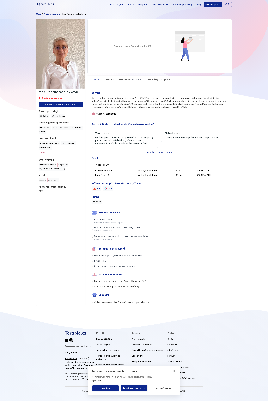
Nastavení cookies (162, 388)
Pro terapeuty (138, 339)
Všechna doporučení (159, 152)
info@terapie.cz (72, 352)
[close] (174, 371)
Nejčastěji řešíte (160, 4)
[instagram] (71, 340)
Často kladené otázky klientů (110, 364)
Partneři (171, 355)
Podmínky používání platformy (182, 378)
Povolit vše (105, 388)
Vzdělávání (137, 355)
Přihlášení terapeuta (142, 344)
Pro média (172, 344)
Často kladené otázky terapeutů (147, 350)
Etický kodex (173, 350)
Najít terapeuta (212, 4)
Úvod (39, 14)
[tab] (96, 79)
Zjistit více (96, 380)
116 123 (85, 379)
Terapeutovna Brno (141, 361)
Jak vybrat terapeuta (138, 4)
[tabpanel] (159, 196)
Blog (199, 4)
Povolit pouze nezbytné (134, 388)
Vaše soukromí (175, 361)
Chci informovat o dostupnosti (60, 104)
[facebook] (67, 340)
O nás (170, 339)
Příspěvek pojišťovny (182, 4)
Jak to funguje (116, 4)
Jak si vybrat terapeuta (107, 350)
